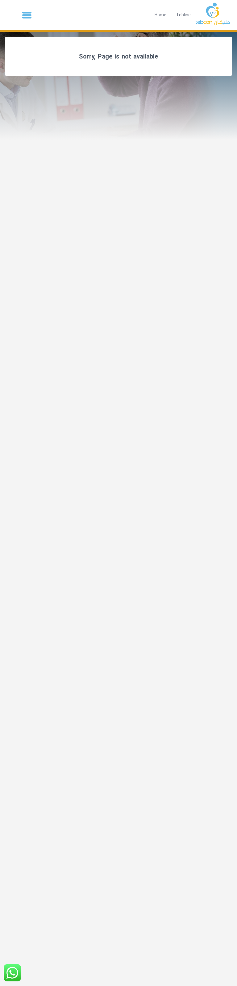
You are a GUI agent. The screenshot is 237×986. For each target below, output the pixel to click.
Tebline (183, 15)
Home (160, 15)
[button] (27, 15)
